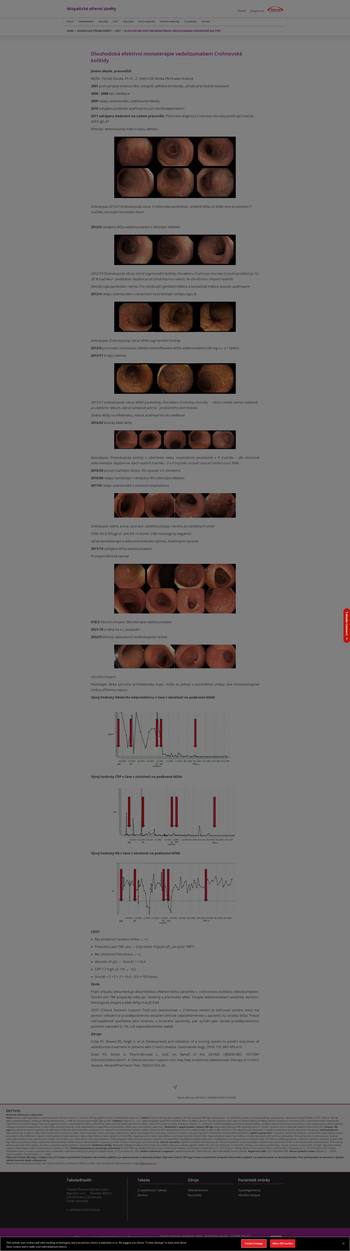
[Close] (343, 1243)
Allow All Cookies (282, 1243)
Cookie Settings (254, 1243)
